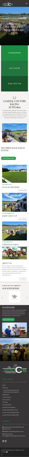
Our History (5, 402)
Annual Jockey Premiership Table (10, 412)
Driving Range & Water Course (10, 410)
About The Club (6, 399)
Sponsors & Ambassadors (9, 407)
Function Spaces (6, 397)
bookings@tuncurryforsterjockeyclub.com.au (13, 436)
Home (4, 385)
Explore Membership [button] (8, 319)
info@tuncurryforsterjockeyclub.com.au (14, 431)
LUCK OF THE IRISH (10, 187)
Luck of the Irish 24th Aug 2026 (11, 390)
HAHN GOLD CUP (9, 216)
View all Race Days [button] (8, 158)
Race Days (5, 387)
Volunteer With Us (7, 404)
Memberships (5, 394)
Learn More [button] (22, 190)
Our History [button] (23, 279)
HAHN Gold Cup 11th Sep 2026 (11, 392)
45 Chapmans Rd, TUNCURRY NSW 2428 (13, 427)
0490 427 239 (7, 429)
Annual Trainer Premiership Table (10, 415)
